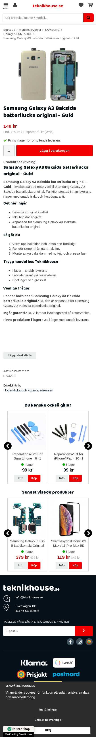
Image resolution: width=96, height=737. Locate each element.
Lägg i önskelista (20, 355)
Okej (48, 730)
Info (20, 478)
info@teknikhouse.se (29, 597)
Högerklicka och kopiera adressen (28, 390)
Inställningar (48, 709)
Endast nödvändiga (48, 719)
